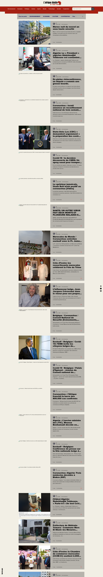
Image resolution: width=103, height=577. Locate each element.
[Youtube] (101, 291)
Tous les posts (23, 16)
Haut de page (2, 571)
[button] (82, 16)
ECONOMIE (46, 16)
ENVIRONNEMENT (35, 16)
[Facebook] (101, 286)
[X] (101, 288)
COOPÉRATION (65, 16)
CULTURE (55, 16)
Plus (74, 16)
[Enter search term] (92, 8)
